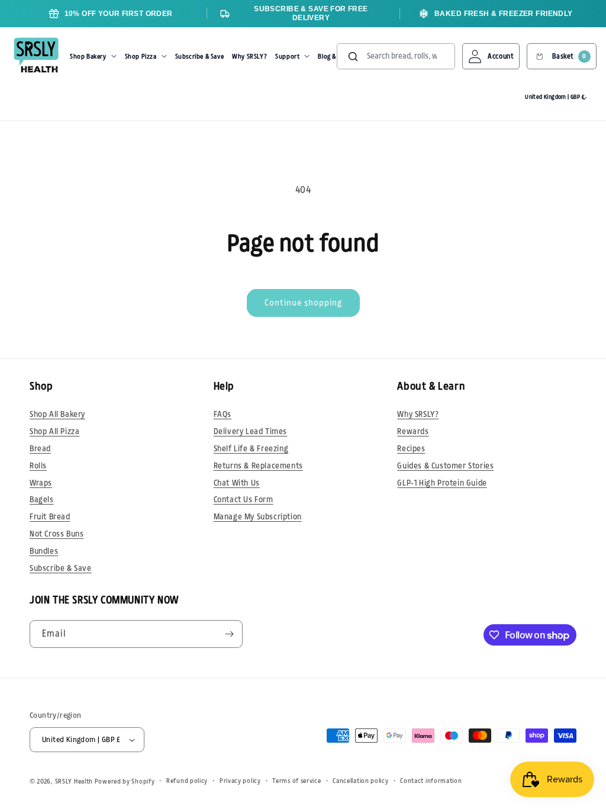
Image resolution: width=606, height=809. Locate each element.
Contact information (431, 781)
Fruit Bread (50, 517)
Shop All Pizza (54, 432)
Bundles (44, 551)
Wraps (41, 483)
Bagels (42, 500)
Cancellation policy (360, 781)
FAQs (222, 414)
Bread (40, 449)
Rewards (412, 432)
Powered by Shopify (125, 781)
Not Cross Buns (56, 534)
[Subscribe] (229, 634)
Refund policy (187, 781)
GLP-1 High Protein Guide (441, 483)
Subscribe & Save (61, 568)
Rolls (38, 466)
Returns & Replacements (258, 466)
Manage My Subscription (258, 517)
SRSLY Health (74, 781)
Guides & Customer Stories (445, 466)
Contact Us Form (243, 500)
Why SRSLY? (418, 414)
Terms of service (296, 781)
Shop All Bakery (57, 414)
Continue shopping (303, 302)
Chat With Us (237, 483)
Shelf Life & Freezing (251, 449)
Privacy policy (240, 781)
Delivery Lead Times (250, 432)
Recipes (411, 449)
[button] (93, 56)
